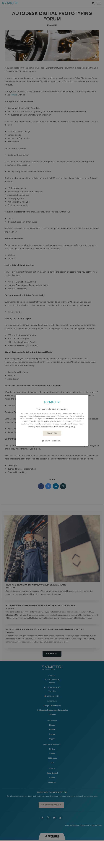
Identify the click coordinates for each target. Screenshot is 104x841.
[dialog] (52, 420)
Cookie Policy (55, 426)
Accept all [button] (52, 433)
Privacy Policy (70, 426)
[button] (52, 440)
